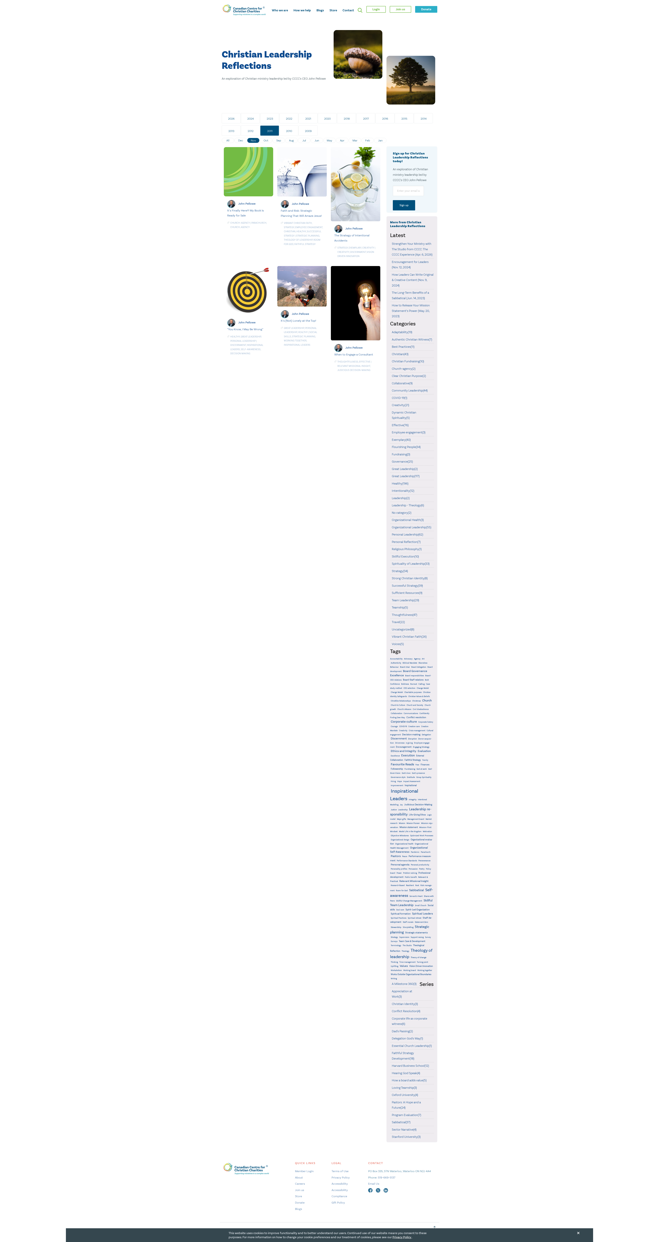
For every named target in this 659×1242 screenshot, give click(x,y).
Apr (342, 140)
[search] (360, 10)
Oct (266, 140)
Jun (317, 140)
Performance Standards (407, 861)
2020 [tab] (327, 118)
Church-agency (240, 222)
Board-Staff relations (413, 679)
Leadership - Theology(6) (408, 505)
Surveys (394, 941)
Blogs (320, 10)
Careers (300, 1183)
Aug (291, 140)
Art (423, 659)
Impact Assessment (411, 781)
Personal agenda (400, 864)
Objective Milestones (400, 835)
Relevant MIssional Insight (353, 366)
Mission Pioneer (413, 823)
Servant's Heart (416, 896)
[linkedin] (386, 1190)
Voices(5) (398, 644)
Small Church (420, 905)
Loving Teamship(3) (404, 1088)
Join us (299, 1190)
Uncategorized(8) (403, 629)
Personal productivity (420, 865)
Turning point (422, 962)
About (299, 1177)
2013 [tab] (231, 131)
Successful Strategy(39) (407, 586)
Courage (394, 726)
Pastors (396, 856)
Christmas (416, 701)
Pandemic (415, 852)
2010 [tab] (289, 131)
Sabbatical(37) (401, 1122)
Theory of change (418, 957)
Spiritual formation (401, 913)
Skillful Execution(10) (405, 556)
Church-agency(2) (403, 369)
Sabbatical (416, 890)
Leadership (403, 810)
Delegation (426, 734)
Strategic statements (416, 932)
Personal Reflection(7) (406, 542)
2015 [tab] (404, 118)
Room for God (402, 890)
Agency (245, 227)
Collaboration (396, 713)
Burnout (413, 684)
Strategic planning (307, 235)
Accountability (396, 659)
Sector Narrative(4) (404, 1129)
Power (399, 873)
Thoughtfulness (347, 361)
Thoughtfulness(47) (404, 615)
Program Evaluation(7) (406, 1115)
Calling (421, 684)
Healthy (301, 231)
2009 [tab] (308, 131)
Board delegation (418, 667)
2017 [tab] (366, 118)
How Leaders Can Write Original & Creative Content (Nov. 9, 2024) (412, 280)
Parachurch (258, 222)
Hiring (393, 781)
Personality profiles (399, 869)
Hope (399, 781)
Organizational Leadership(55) (411, 527)
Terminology (396, 945)
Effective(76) (400, 425)
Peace (404, 856)
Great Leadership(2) (405, 469)
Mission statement (409, 827)
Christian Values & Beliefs (419, 696)
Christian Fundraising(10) (408, 361)
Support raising (417, 937)
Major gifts (401, 819)
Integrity (413, 799)
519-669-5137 (386, 1177)
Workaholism (396, 970)
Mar (354, 140)
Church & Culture (398, 705)
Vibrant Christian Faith (298, 223)
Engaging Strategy (421, 747)
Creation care (414, 726)
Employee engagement (308, 227)
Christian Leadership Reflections (267, 60)
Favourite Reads (402, 764)
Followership (397, 769)
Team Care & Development (412, 941)
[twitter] (378, 1190)
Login (376, 9)
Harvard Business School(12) (410, 1066)
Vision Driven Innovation (421, 966)
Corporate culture (404, 721)
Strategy (289, 227)
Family (425, 760)
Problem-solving (410, 873)
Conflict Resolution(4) (406, 1011)
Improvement (397, 785)
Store (333, 10)
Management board (415, 819)
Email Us (373, 1183)
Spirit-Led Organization (418, 909)
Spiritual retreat (414, 918)
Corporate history (425, 722)
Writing (394, 979)
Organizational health (404, 844)
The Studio (407, 945)
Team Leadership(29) (405, 600)
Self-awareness (251, 349)
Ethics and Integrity (403, 751)
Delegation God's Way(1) (407, 1038)
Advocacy (408, 659)
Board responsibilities (414, 676)
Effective (364, 361)
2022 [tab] (289, 118)
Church (235, 227)
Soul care (400, 910)
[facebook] (370, 1190)
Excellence (395, 756)
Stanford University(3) (406, 1137)
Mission (402, 823)
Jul (304, 140)
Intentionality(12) (403, 491)
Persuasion (413, 869)
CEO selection (409, 688)
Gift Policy (338, 1202)
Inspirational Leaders (297, 344)
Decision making (240, 353)
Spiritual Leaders (422, 913)
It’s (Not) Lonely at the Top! (298, 320)
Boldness (405, 684)
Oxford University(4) (405, 1095)
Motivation (427, 831)
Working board (409, 970)
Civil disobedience (421, 709)
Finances (425, 764)
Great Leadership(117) (406, 476)
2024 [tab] (250, 118)
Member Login (304, 1171)
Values (404, 966)
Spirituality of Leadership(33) (411, 564)
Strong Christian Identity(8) (410, 578)
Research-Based (398, 885)
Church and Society (415, 705)
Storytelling (408, 927)
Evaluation (424, 751)
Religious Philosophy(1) (407, 549)
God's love (406, 773)
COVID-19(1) (399, 398)
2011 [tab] (270, 131)
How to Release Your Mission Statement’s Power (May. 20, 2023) (411, 310)
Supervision (404, 937)
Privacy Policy (341, 1177)
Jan (380, 140)
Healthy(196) (400, 483)
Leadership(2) (401, 498)
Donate (300, 1202)
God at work (422, 769)
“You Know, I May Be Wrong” (245, 329)
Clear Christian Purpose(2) (409, 376)
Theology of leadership (298, 239)
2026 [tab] (231, 118)
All (227, 140)
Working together (295, 340)
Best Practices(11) (403, 347)
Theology (405, 951)
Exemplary (355, 247)
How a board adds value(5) (409, 1080)
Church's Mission (404, 709)
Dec (240, 140)
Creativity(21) (400, 405)
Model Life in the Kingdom (410, 831)
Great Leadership (251, 336)
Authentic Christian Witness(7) (412, 339)
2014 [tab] (424, 118)
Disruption (412, 739)
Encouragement (404, 747)
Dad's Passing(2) (402, 1031)
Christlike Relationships (401, 701)
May (329, 140)
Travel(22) (398, 622)
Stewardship (396, 927)
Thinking (394, 962)
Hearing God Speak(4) (406, 1073)
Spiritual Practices (398, 918)
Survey (428, 937)
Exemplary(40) (401, 440)
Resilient (410, 885)
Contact (348, 10)
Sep (278, 140)
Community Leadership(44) (410, 390)
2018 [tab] (347, 118)
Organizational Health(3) (408, 520)
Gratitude (411, 777)
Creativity (368, 247)
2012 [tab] (250, 131)
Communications (411, 713)
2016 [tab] (385, 118)
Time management (407, 962)
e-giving (409, 743)
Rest (417, 885)
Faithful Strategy (305, 244)
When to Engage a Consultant (353, 354)
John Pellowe (247, 203)
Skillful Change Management (409, 901)
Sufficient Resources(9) (407, 593)
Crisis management (417, 730)
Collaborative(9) (402, 383)
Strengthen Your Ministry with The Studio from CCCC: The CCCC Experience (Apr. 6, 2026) (412, 249)
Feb (367, 140)
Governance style (398, 777)
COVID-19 (403, 726)
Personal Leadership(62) (407, 534)
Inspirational (411, 785)
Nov (253, 140)
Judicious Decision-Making (353, 370)
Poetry (422, 869)
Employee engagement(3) (408, 432)
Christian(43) (400, 354)
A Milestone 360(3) (404, 984)
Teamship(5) (400, 607)
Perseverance (424, 860)
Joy (401, 805)
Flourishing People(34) (406, 447)
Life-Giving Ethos (417, 814)
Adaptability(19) (402, 332)
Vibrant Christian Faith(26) (409, 637)
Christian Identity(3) (405, 1004)
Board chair (405, 667)
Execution (408, 755)
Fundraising (409, 769)
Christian (290, 231)
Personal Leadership (243, 341)
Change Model (423, 688)
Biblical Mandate (410, 663)
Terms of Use (340, 1171)
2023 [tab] (270, 118)
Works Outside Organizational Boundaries (411, 974)
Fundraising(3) (401, 454)
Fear (417, 765)
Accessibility (340, 1183)
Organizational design (400, 839)
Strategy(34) (400, 571)
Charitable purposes (413, 692)
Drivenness (399, 743)
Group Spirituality (423, 777)
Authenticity (396, 663)
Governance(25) (402, 461)
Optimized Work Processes (421, 836)
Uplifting (394, 966)
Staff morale (408, 922)
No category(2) (401, 513)
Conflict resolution (416, 717)
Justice (394, 810)
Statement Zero (421, 922)
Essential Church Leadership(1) (412, 1046)
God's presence (418, 773)
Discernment (358, 252)
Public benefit (411, 877)
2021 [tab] (308, 118)
